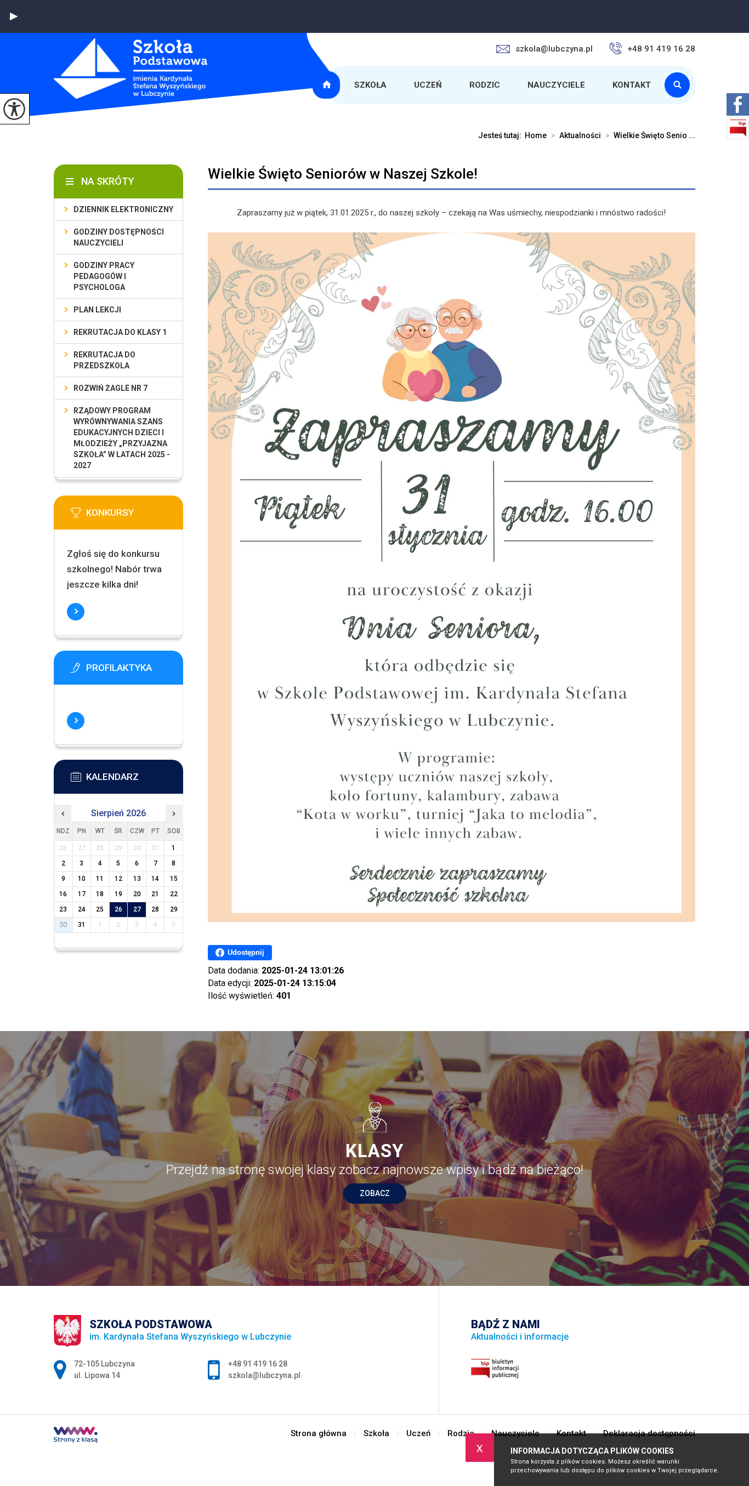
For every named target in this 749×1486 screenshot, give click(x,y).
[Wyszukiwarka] (680, 85)
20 (137, 894)
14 (155, 879)
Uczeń (428, 85)
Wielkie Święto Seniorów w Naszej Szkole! (343, 174)
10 (82, 879)
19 (118, 894)
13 (137, 879)
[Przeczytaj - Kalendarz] (135, 780)
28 (155, 909)
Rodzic (484, 85)
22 (174, 894)
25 (100, 909)
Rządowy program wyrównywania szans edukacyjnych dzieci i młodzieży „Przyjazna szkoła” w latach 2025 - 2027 (121, 438)
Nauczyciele (556, 85)
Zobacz (375, 1193)
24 (82, 909)
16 (63, 894)
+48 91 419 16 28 (661, 49)
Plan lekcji (97, 309)
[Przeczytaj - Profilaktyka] (135, 671)
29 (174, 909)
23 (63, 909)
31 (82, 925)
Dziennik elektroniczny (123, 209)
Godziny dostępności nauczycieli (118, 237)
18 (100, 894)
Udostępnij (246, 952)
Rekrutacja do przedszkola (104, 360)
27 (137, 909)
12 (118, 879)
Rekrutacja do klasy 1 (120, 332)
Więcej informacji (75, 611)
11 (100, 879)
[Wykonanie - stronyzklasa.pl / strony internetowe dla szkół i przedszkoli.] (76, 1436)
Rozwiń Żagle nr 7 (110, 388)
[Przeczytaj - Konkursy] (135, 516)
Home (536, 135)
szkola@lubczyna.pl (554, 49)
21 (155, 894)
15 (174, 879)
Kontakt (631, 85)
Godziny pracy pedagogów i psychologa (103, 276)
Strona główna (328, 85)
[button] (13, 16)
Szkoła (370, 85)
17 (82, 894)
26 (118, 909)
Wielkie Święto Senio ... (650, 135)
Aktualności (576, 135)
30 (63, 925)
